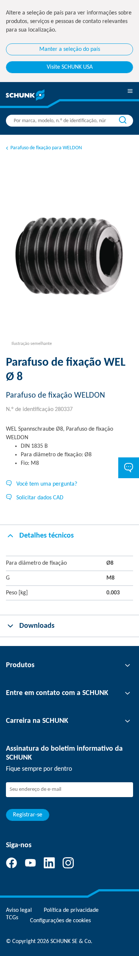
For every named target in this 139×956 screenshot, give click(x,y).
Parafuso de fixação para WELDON (46, 148)
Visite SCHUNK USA (70, 67)
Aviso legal (19, 910)
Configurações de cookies (60, 921)
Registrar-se (27, 815)
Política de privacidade (71, 910)
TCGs (12, 918)
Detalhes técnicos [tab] (46, 535)
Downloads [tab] (36, 626)
